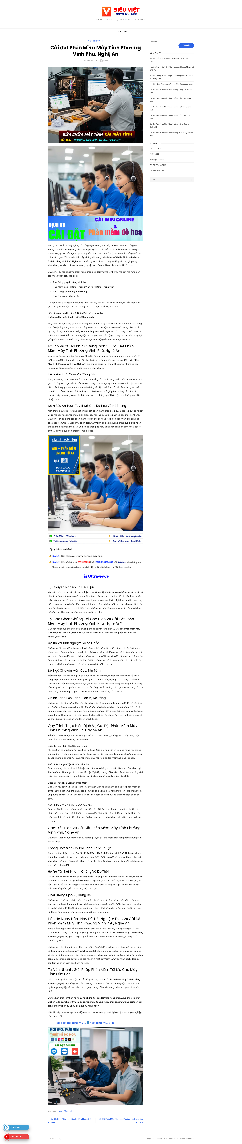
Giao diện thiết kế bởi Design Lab (181, 1138)
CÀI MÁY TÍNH (155, 149)
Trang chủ (121, 32)
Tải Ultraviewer (95, 576)
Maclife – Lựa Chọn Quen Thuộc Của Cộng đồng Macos (172, 84)
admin (105, 61)
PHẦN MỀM (154, 154)
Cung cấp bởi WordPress (155, 1138)
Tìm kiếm (153, 41)
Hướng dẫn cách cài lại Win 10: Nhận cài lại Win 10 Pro (84, 1022)
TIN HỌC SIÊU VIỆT (157, 170)
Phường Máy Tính (95, 41)
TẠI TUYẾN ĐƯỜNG (158, 165)
